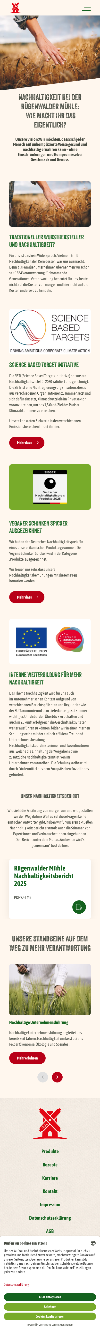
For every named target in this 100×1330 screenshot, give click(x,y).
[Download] (50, 889)
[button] (42, 1077)
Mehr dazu (24, 443)
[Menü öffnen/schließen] (86, 8)
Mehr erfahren (27, 1058)
